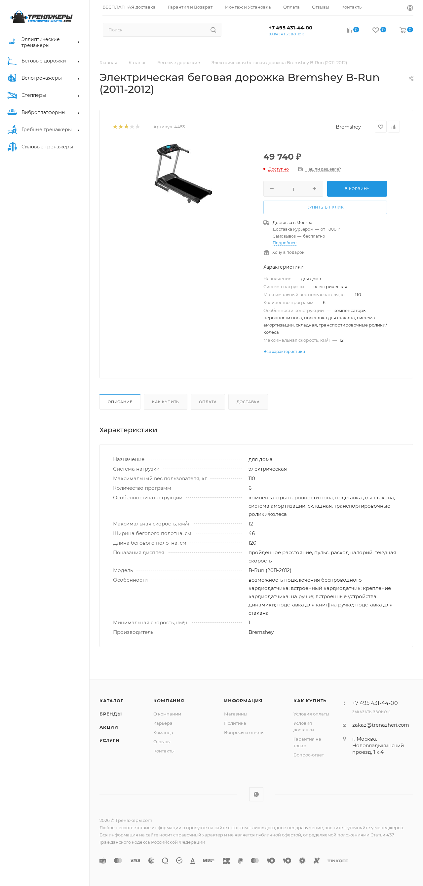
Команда (163, 732)
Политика (235, 723)
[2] (120, 127)
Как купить (165, 402)
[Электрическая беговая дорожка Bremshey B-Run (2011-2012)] (183, 174)
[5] (137, 127)
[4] (132, 127)
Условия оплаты (311, 713)
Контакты (163, 750)
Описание (120, 402)
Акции (108, 727)
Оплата (208, 402)
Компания (168, 700)
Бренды (110, 713)
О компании (167, 713)
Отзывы (162, 741)
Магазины (235, 713)
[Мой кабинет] (410, 9)
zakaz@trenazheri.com (380, 725)
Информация (243, 700)
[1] (115, 127)
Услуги (109, 740)
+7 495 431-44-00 (290, 27)
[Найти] (213, 30)
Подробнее (284, 242)
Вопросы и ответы (244, 732)
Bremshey (348, 127)
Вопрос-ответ (308, 754)
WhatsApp (256, 794)
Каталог (111, 700)
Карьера (163, 723)
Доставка (248, 402)
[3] (126, 127)
